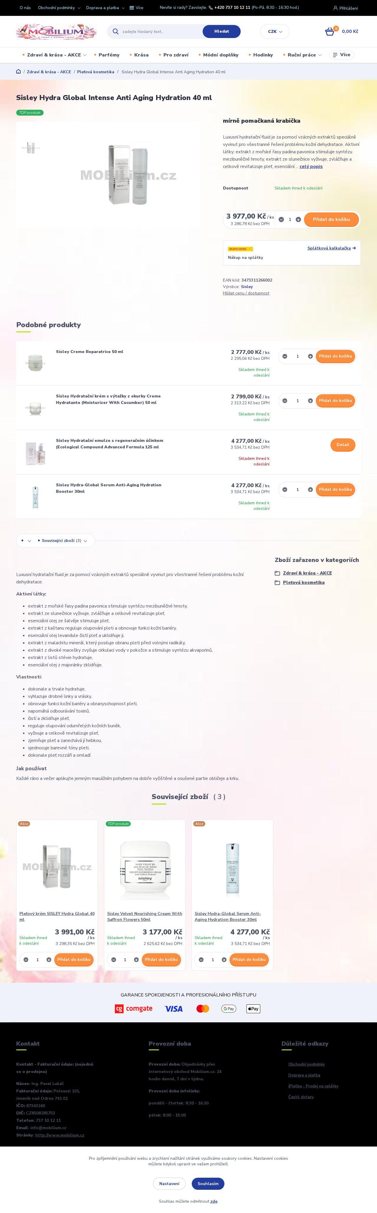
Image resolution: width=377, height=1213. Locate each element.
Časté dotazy (301, 1097)
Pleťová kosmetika (95, 72)
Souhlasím (208, 1184)
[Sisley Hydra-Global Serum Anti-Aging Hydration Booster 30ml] (35, 496)
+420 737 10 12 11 (232, 7)
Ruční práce (302, 55)
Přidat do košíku (331, 219)
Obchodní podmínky (56, 8)
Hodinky (263, 55)
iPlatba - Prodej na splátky (313, 1086)
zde (213, 1201)
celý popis (311, 166)
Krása (141, 55)
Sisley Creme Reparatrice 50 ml (89, 352)
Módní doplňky (221, 55)
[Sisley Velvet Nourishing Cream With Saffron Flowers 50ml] (145, 867)
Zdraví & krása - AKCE (54, 55)
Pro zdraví (175, 55)
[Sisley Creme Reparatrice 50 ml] (35, 363)
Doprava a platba (102, 8)
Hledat (221, 31)
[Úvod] (56, 32)
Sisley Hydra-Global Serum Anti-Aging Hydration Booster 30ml (228, 916)
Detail (343, 444)
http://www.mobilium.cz (59, 1135)
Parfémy (109, 55)
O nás (25, 8)
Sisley (247, 286)
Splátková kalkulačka (329, 248)
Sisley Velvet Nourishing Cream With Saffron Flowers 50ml (144, 916)
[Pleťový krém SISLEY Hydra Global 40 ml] (57, 867)
